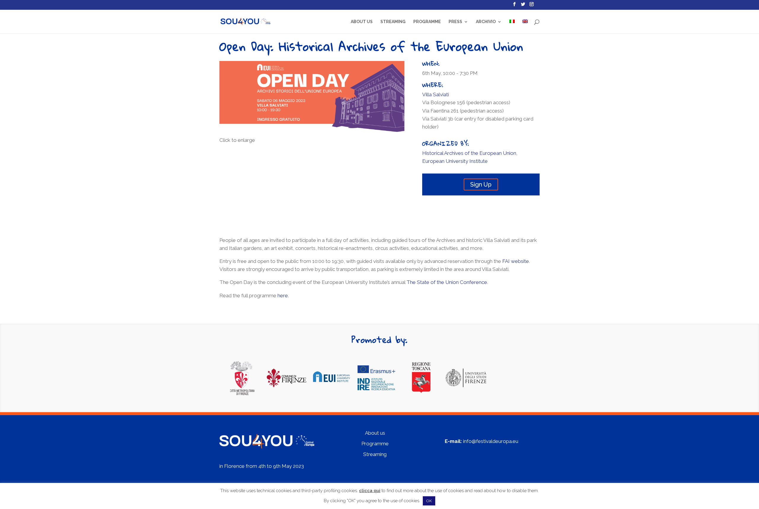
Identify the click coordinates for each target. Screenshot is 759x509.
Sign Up (481, 184)
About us (362, 22)
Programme (427, 22)
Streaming (393, 22)
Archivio (486, 22)
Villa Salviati (435, 94)
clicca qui (369, 490)
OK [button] (429, 501)
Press (455, 22)
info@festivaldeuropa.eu (490, 441)
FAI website (515, 261)
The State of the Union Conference (446, 282)
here (283, 295)
